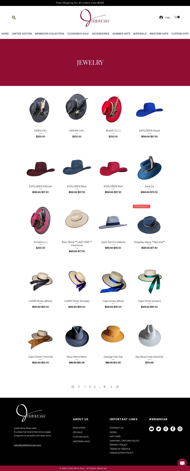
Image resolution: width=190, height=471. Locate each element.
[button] (14, 17)
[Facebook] (172, 428)
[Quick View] (40, 110)
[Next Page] (111, 387)
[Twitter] (158, 428)
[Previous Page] (79, 387)
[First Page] (73, 387)
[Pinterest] (165, 428)
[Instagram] (180, 428)
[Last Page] (117, 387)
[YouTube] (151, 428)
